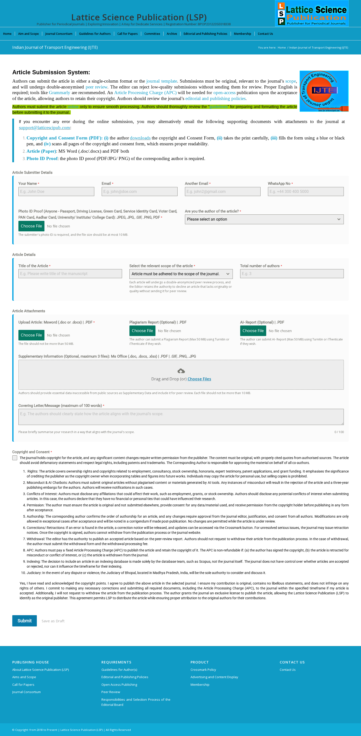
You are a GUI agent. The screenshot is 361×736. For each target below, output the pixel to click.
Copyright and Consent (32, 452)
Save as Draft (53, 620)
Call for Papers (23, 684)
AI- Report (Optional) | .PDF (262, 322)
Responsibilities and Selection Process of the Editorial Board (135, 702)
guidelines (218, 107)
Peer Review (110, 692)
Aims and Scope (24, 677)
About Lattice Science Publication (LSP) (40, 669)
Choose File (31, 226)
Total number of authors (261, 266)
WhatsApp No (280, 183)
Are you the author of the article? (213, 211)
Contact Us (288, 669)
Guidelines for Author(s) (119, 669)
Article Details (24, 254)
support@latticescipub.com (44, 127)
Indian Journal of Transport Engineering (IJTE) (55, 47)
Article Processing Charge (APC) (145, 92)
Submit (25, 620)
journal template (161, 81)
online (73, 107)
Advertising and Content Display (214, 677)
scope (290, 81)
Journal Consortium (26, 692)
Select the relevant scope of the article (162, 266)
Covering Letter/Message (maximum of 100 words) (61, 405)
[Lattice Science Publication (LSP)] (312, 17)
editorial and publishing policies (215, 98)
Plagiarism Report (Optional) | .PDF (157, 322)
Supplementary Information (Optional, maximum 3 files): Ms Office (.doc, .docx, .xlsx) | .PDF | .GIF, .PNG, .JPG (107, 356)
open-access (224, 92)
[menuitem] (7, 33)
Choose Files (199, 379)
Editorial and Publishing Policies (124, 677)
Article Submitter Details (32, 172)
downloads (140, 137)
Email (107, 183)
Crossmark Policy (203, 669)
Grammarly (59, 92)
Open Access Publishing (119, 684)
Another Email (198, 183)
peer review (96, 86)
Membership (200, 684)
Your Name (28, 183)
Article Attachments (28, 311)
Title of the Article (34, 266)
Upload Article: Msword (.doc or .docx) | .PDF (56, 322)
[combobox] (264, 219)
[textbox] (259, 219)
